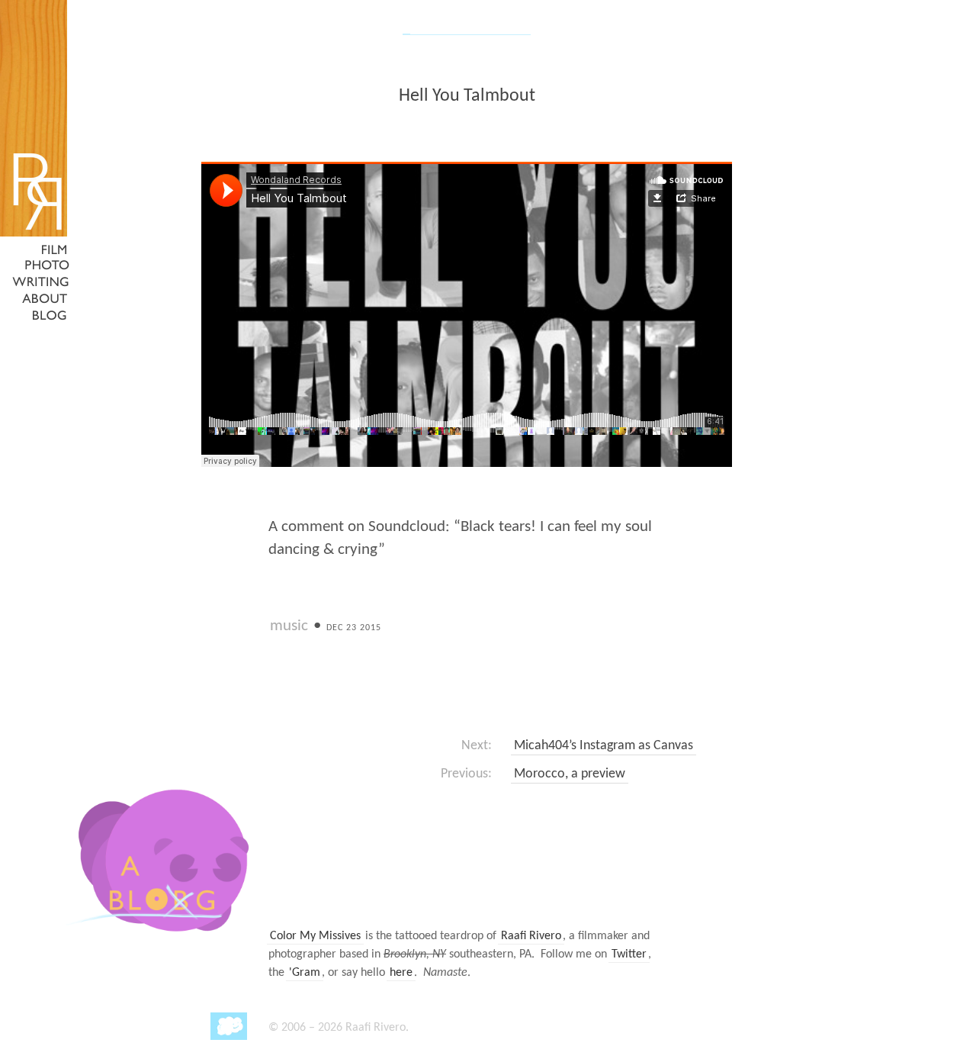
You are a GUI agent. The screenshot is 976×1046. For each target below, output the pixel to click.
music (289, 626)
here (401, 973)
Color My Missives (315, 936)
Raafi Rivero (531, 936)
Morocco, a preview (569, 774)
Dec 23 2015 (353, 627)
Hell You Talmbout (467, 96)
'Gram (304, 973)
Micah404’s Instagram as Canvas (603, 746)
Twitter (629, 954)
